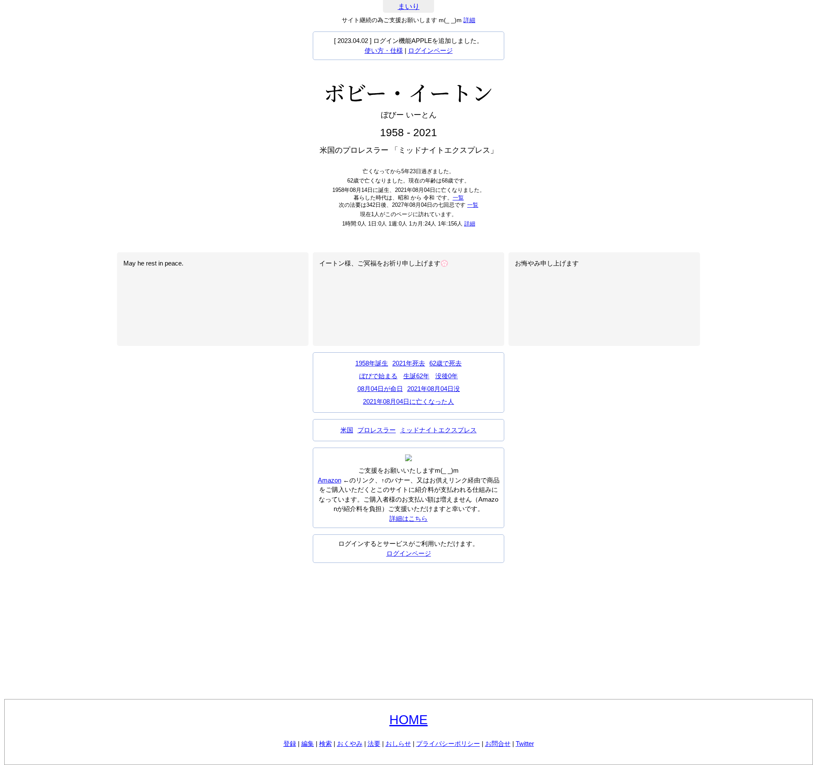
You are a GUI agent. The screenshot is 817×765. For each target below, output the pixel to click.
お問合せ (498, 743)
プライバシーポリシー (448, 743)
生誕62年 (416, 376)
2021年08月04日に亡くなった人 (408, 401)
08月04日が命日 (380, 388)
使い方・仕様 (384, 50)
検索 (325, 743)
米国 (346, 430)
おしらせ (398, 743)
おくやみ (350, 743)
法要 (374, 743)
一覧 (458, 197)
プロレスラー (376, 430)
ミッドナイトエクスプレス (438, 430)
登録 (289, 743)
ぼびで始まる (378, 376)
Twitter (525, 743)
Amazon (329, 480)
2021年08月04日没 (433, 388)
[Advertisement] (408, 631)
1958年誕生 (371, 363)
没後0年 (446, 376)
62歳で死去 (445, 363)
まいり (409, 7)
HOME (408, 720)
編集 (307, 743)
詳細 (469, 20)
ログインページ (430, 50)
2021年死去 (408, 363)
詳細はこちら (408, 518)
